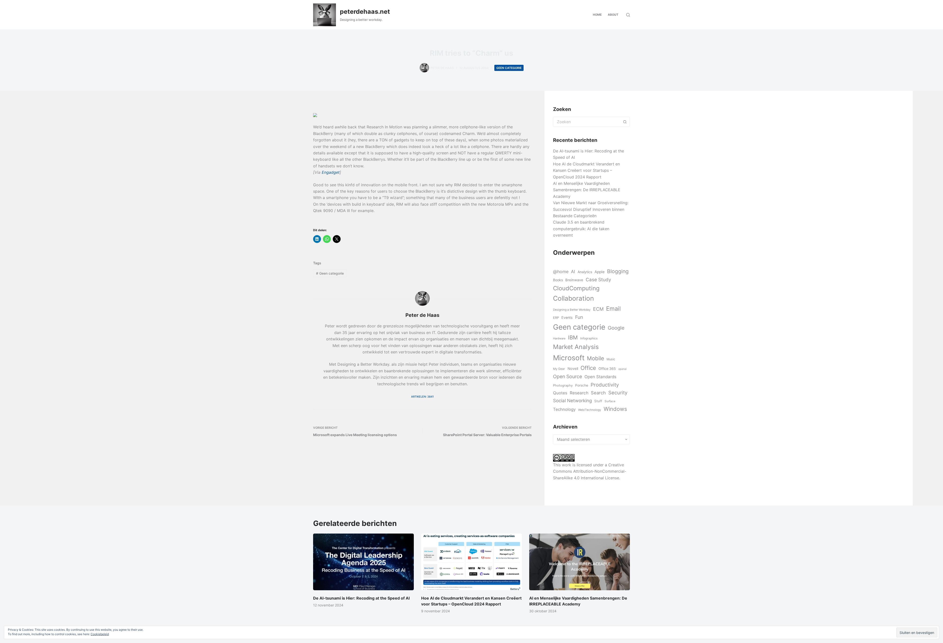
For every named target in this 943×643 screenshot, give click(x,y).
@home (561, 271)
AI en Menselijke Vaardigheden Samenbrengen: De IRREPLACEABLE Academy (586, 190)
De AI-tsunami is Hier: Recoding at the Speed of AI (361, 598)
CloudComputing (576, 288)
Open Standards (600, 376)
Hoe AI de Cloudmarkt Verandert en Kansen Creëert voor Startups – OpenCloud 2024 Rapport (586, 170)
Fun (579, 317)
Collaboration (573, 298)
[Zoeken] (628, 15)
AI (573, 271)
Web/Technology (589, 410)
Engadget (331, 172)
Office (588, 367)
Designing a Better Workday (572, 309)
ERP (556, 318)
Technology (564, 409)
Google (616, 328)
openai (622, 369)
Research (579, 392)
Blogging (618, 271)
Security (617, 393)
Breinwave (574, 280)
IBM (573, 337)
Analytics (585, 272)
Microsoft (568, 357)
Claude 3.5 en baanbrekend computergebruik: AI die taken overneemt (581, 229)
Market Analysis (576, 346)
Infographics (588, 338)
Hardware (559, 338)
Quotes (560, 392)
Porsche (581, 385)
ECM (598, 309)
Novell (573, 368)
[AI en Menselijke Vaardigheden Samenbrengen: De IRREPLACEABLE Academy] (579, 562)
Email (613, 308)
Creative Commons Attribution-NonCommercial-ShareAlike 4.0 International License (589, 471)
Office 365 (607, 368)
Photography (563, 385)
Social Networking (572, 400)
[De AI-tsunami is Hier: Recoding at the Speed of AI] (363, 562)
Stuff (598, 401)
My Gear (559, 369)
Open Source (567, 376)
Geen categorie (509, 68)
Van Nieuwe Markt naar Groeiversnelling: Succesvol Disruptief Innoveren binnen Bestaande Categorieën (590, 209)
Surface (610, 401)
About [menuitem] (613, 14)
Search (598, 392)
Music (611, 359)
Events (567, 317)
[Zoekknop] (625, 122)
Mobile (595, 358)
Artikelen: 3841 (422, 396)
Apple (600, 271)
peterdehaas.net (365, 11)
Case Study (598, 279)
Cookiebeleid (100, 634)
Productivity (605, 385)
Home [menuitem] (597, 14)
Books (558, 280)
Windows (615, 409)
